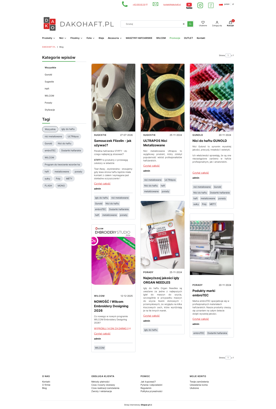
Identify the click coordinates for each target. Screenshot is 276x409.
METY (213, 204)
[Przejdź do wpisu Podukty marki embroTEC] (212, 248)
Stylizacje (50, 109)
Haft (47, 88)
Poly (204, 204)
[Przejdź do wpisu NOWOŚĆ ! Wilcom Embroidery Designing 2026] (113, 258)
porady (123, 215)
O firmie (46, 384)
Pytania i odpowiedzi (151, 384)
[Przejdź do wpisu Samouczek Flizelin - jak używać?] (113, 97)
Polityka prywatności (151, 391)
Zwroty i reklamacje (101, 391)
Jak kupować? (148, 381)
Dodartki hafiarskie (119, 209)
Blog (44, 388)
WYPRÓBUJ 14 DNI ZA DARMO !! (111, 328)
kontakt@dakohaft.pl (172, 5)
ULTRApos (170, 179)
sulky (196, 204)
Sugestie (49, 81)
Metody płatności (100, 381)
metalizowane (109, 215)
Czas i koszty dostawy (103, 384)
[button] (190, 24)
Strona (222, 55)
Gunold (48, 74)
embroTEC (100, 209)
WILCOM (49, 95)
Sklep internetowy (137, 405)
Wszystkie (50, 67)
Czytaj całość (102, 183)
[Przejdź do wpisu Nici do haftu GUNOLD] (212, 97)
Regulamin (146, 388)
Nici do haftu (112, 203)
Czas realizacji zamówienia (105, 388)
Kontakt (46, 381)
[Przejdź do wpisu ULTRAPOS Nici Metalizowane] (162, 97)
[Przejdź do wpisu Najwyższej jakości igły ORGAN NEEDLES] (162, 235)
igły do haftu (101, 197)
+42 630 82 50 (139, 5)
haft (97, 215)
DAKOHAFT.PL (49, 47)
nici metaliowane (120, 197)
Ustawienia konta (199, 384)
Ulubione (194, 388)
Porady (48, 102)
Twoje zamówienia (199, 381)
